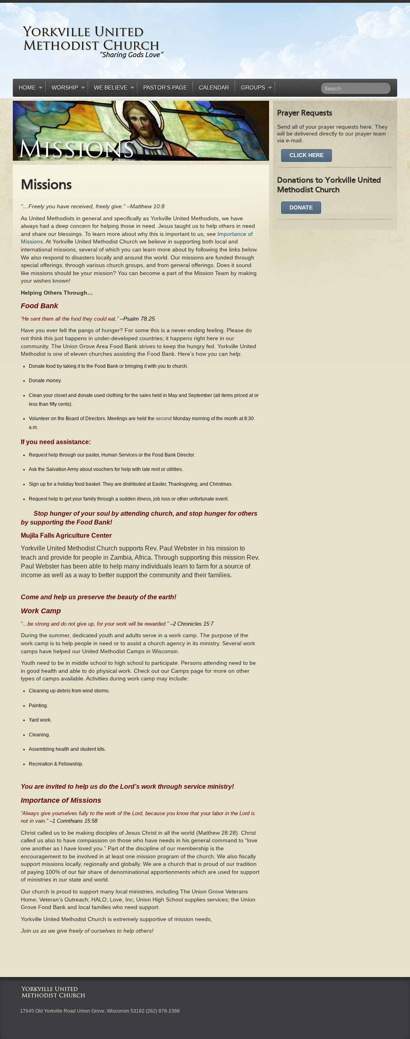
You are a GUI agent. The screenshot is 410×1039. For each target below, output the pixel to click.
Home (24, 89)
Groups (250, 89)
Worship (62, 89)
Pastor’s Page (165, 87)
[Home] (55, 992)
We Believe (107, 89)
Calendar (214, 87)
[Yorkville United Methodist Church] (119, 42)
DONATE (301, 207)
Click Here (306, 155)
